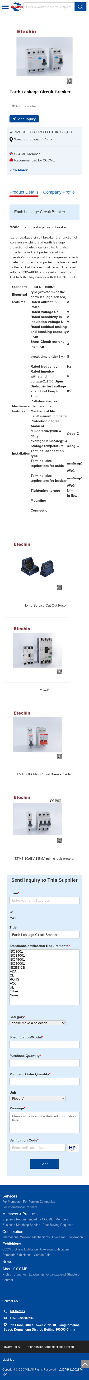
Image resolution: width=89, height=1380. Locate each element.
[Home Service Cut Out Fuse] (37, 565)
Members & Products (19, 1214)
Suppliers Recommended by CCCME (27, 1219)
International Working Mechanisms (26, 1237)
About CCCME (15, 1269)
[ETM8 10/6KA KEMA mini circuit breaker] (37, 818)
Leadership (36, 1274)
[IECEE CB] (44, 968)
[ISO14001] (44, 956)
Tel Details (17, 1311)
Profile (6, 1274)
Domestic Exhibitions (17, 1255)
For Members (11, 1201)
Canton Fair (42, 1255)
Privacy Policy (11, 1347)
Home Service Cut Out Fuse (44, 605)
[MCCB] (37, 650)
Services (9, 1196)
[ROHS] (44, 979)
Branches (20, 1274)
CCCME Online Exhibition (20, 1249)
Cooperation (12, 1232)
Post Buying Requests (57, 1225)
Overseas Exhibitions (55, 1249)
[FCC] (44, 983)
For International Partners (19, 1207)
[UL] (44, 987)
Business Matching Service (21, 1225)
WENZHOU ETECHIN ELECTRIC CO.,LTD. (41, 132)
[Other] (44, 991)
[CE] (44, 975)
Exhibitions (11, 1244)
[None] (44, 995)
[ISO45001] (44, 960)
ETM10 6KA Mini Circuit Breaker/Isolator (44, 774)
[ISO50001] (44, 964)
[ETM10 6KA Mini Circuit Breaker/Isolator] (37, 734)
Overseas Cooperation (67, 1237)
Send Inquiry (26, 119)
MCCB (44, 690)
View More (18, 170)
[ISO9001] (44, 952)
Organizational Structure (63, 1274)
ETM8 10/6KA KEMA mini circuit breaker (44, 858)
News (7, 1262)
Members (62, 1219)
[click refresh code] (72, 1148)
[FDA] (44, 971)
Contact (7, 1280)
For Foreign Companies (39, 1201)
